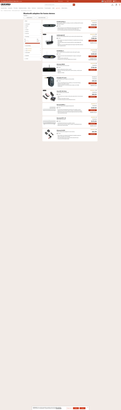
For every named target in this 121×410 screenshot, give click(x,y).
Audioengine (28, 24)
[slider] (24, 43)
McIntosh (27, 31)
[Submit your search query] (74, 5)
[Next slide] (66, 1)
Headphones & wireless (7, 10)
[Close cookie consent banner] (87, 407)
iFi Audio (27, 29)
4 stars (27, 50)
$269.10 (95, 58)
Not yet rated (28, 52)
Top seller (44, 34)
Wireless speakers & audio (16, 10)
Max (37, 39)
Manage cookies (69, 408)
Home (2, 10)
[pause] (68, 1)
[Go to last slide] (54, 1)
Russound (27, 33)
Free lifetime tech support (60, 1)
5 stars (27, 48)
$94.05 (95, 85)
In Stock (27, 58)
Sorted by (29, 17)
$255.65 (95, 59)
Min (25, 39)
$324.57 (95, 112)
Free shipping (11, 1)
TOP (119, 409)
